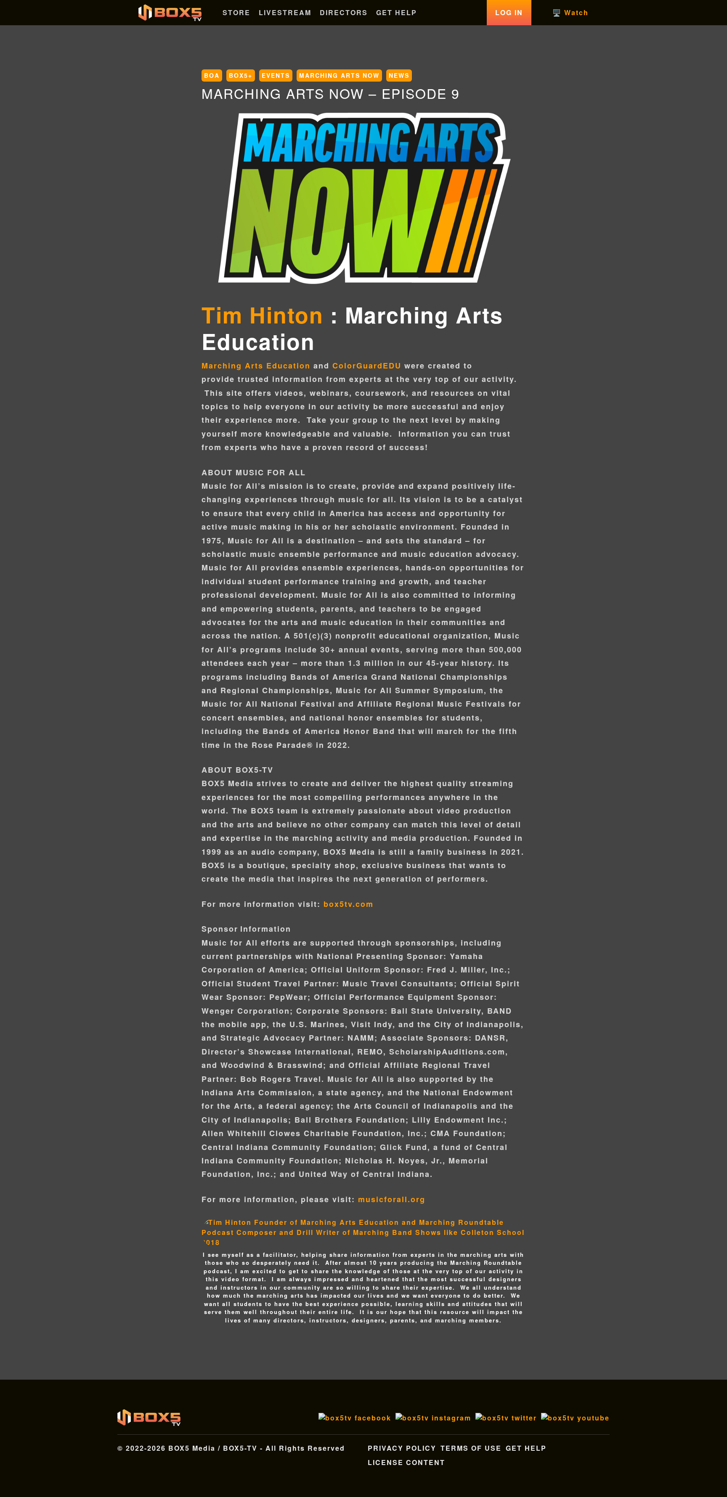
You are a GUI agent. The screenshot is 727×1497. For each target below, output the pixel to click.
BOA (212, 75)
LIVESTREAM (285, 12)
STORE (236, 12)
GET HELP (396, 12)
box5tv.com (349, 903)
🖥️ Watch (570, 12)
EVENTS (276, 75)
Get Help (526, 1448)
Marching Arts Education (256, 365)
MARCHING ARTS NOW (339, 75)
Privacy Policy (402, 1448)
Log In (509, 12)
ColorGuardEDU (368, 365)
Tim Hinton (263, 314)
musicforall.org (391, 1199)
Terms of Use (470, 1448)
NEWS (399, 75)
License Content (406, 1462)
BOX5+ (240, 75)
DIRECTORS (344, 12)
